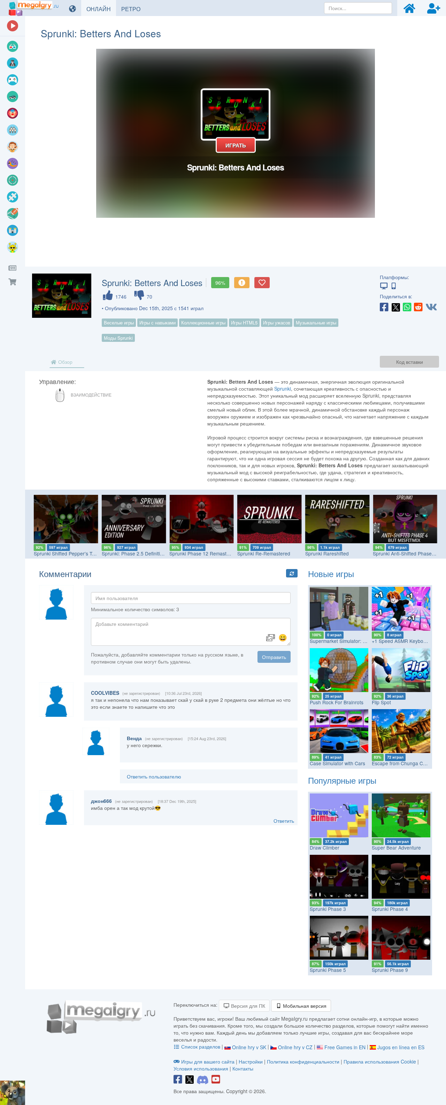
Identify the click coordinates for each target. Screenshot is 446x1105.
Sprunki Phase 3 (328, 908)
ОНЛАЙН (101, 9)
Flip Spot (381, 702)
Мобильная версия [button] (304, 1005)
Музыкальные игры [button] (316, 322)
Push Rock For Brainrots (336, 702)
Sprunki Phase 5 (328, 969)
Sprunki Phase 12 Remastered (203, 553)
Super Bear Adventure (396, 847)
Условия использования (201, 1068)
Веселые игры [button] (119, 322)
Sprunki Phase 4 (390, 908)
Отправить (274, 656)
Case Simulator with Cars (337, 763)
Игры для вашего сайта (208, 1061)
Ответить (284, 820)
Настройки (251, 1061)
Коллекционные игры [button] (203, 322)
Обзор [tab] (64, 361)
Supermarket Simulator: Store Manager (352, 640)
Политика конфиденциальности (303, 1061)
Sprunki (282, 388)
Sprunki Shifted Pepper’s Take (67, 553)
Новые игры (331, 573)
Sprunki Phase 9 (390, 969)
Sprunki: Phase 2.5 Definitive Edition (142, 553)
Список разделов (201, 1046)
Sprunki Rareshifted (327, 553)
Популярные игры (342, 780)
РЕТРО (133, 9)
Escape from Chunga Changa (404, 763)
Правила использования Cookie (380, 1061)
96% (220, 282)
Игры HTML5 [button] (244, 322)
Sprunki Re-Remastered (263, 553)
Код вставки (409, 361)
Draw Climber (324, 847)
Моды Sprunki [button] (118, 338)
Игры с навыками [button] (157, 322)
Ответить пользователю (154, 776)
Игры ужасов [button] (276, 322)
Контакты (242, 1068)
